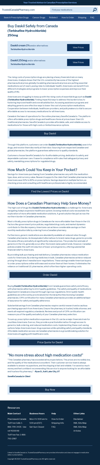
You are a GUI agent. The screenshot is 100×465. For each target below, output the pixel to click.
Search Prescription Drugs (16, 17)
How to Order (68, 17)
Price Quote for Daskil (50, 342)
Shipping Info (57, 423)
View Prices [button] (78, 47)
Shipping (82, 17)
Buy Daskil (50, 133)
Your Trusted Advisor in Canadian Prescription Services (50, 2)
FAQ (92, 17)
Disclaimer (78, 419)
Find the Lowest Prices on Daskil (50, 191)
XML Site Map (79, 423)
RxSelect (53, 17)
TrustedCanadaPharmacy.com (18, 9)
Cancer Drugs (39, 17)
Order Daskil (50, 274)
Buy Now (50, 389)
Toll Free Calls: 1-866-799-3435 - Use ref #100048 (17, 427)
